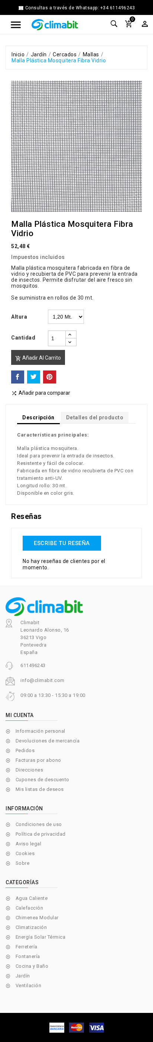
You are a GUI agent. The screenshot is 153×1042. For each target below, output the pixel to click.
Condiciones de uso (39, 824)
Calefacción (29, 908)
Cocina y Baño (32, 966)
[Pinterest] (49, 377)
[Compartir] (17, 377)
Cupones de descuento (42, 779)
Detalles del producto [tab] (95, 417)
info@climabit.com (42, 680)
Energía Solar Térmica (41, 937)
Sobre (23, 863)
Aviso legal (29, 844)
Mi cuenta (20, 715)
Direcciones (29, 770)
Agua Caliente (32, 898)
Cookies (25, 853)
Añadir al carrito (38, 358)
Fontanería (28, 956)
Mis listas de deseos (40, 789)
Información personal (40, 731)
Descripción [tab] (38, 417)
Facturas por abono (38, 760)
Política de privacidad (41, 834)
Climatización (31, 927)
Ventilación (29, 985)
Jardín (23, 976)
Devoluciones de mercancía (48, 741)
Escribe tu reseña (62, 543)
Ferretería (27, 946)
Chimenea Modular (37, 917)
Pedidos (25, 750)
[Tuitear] (33, 377)
